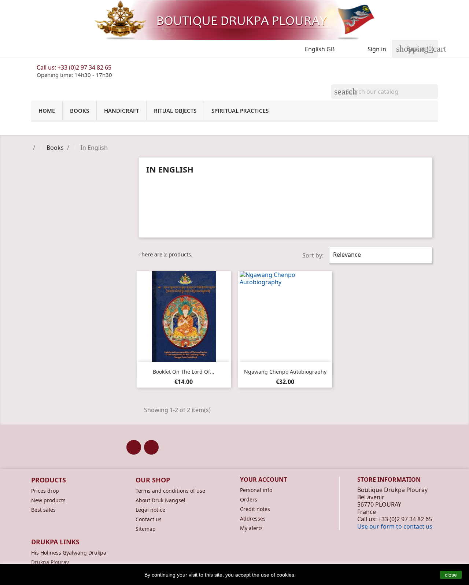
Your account (263, 479)
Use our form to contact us (394, 526)
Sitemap (146, 528)
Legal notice (150, 509)
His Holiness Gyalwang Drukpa (68, 552)
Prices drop (45, 490)
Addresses (253, 518)
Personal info (256, 489)
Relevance (379, 255)
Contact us (149, 519)
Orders (248, 499)
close (451, 575)
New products (48, 500)
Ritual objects (175, 110)
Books (79, 110)
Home (46, 110)
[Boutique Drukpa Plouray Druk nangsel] (234, 20)
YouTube (151, 447)
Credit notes (255, 509)
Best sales (43, 509)
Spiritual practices (240, 110)
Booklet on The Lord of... (183, 371)
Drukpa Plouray (50, 562)
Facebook (133, 447)
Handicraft (121, 110)
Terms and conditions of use (170, 490)
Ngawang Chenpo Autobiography (285, 371)
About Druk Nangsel (160, 500)
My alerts (251, 528)
